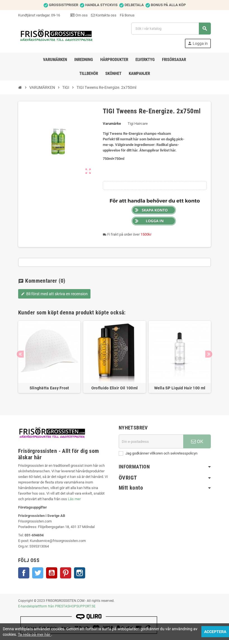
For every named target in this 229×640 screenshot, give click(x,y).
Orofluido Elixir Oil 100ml (114, 388)
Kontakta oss (105, 15)
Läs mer (74, 499)
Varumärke (112, 123)
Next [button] (208, 354)
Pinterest (65, 572)
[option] (49, 360)
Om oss (81, 15)
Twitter (37, 572)
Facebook (23, 572)
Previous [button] (20, 354)
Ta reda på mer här (34, 634)
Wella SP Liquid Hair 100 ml (180, 388)
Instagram (79, 572)
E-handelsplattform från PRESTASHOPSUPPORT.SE (57, 606)
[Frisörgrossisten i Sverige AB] (56, 35)
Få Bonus (127, 15)
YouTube (51, 572)
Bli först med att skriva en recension (54, 294)
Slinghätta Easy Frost (49, 388)
